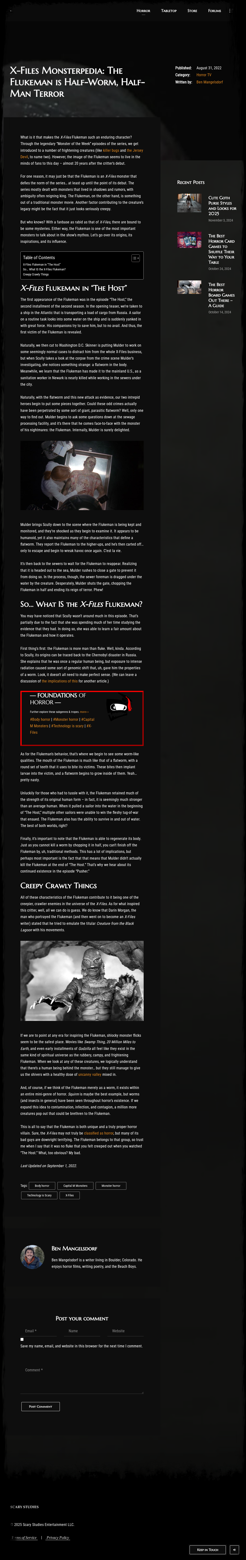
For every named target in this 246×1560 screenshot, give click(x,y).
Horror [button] (143, 10)
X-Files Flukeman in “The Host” (42, 264)
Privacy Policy (58, 1538)
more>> (84, 712)
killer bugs (111, 150)
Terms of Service (24, 1538)
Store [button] (192, 10)
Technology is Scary (39, 1195)
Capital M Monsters (75, 1185)
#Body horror (40, 719)
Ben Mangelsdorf (210, 82)
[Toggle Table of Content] (133, 258)
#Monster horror (65, 719)
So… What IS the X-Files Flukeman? (44, 269)
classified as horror (98, 1133)
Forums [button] (214, 10)
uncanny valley (89, 1074)
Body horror (42, 1185)
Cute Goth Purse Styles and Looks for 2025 (222, 205)
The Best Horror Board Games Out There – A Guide (222, 295)
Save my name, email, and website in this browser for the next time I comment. (81, 1346)
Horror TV (204, 75)
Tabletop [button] (169, 10)
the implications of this (60, 681)
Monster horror (111, 1185)
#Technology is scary (67, 726)
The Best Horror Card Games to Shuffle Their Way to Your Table (222, 249)
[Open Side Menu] (231, 11)
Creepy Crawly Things (36, 274)
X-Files (70, 1195)
